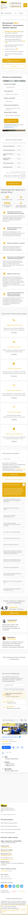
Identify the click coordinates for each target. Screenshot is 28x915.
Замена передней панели (8, 163)
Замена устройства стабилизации (7, 159)
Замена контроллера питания (9, 150)
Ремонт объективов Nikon (8, 832)
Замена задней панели (7, 167)
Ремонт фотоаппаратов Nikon (9, 823)
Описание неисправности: (11, 105)
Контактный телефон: (10, 84)
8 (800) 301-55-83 (6, 851)
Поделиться (2, 886)
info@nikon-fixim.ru (6, 855)
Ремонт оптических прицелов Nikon (11, 829)
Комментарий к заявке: (10, 112)
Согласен (23, 909)
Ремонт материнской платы (8, 146)
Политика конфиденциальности (14, 898)
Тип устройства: (8, 91)
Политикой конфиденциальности (11, 126)
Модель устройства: (9, 98)
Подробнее (14, 332)
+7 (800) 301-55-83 (15, 3)
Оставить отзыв (14, 613)
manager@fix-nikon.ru (7, 859)
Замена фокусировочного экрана (8, 154)
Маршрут (7, 747)
